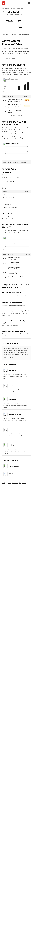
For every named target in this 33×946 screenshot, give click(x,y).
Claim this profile (8, 357)
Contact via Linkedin (8, 182)
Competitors (22, 483)
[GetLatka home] (3, 3)
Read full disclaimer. (22, 354)
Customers (15, 483)
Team (9, 483)
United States (19, 14)
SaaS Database (5, 8)
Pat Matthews (6, 173)
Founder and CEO (24, 34)
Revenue (14, 34)
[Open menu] (29, 3)
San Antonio (10, 14)
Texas (14, 14)
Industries (13, 8)
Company (6, 34)
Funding (4, 483)
